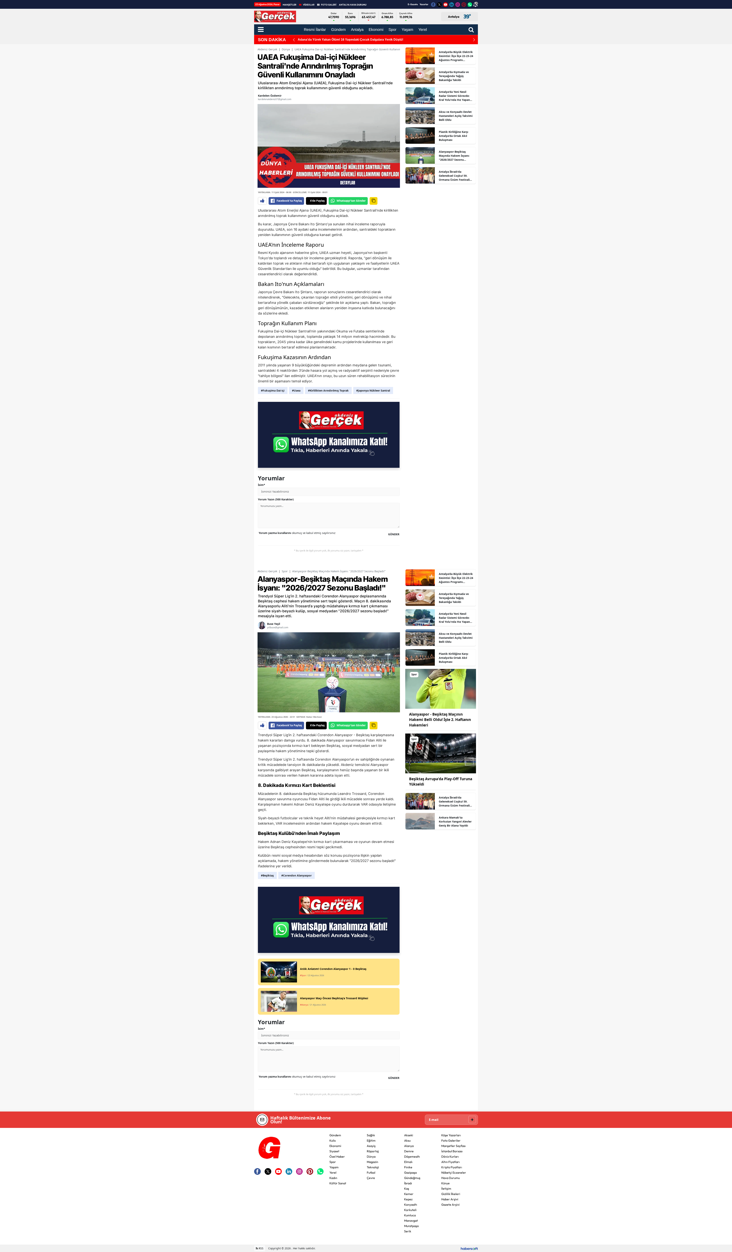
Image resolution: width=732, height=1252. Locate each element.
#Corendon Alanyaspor (296, 875)
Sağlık (371, 1135)
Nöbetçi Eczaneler (453, 1172)
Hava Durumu (450, 1178)
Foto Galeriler (451, 1140)
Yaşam (334, 1167)
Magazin (372, 1162)
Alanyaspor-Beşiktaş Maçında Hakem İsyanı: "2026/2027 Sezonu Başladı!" (454, 156)
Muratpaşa (411, 1226)
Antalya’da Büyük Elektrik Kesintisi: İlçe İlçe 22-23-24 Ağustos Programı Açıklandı (456, 56)
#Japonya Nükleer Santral (373, 390)
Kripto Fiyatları (451, 1167)
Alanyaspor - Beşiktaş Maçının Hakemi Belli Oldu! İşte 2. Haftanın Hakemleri (440, 720)
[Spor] (440, 688)
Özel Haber (337, 1156)
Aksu (407, 1140)
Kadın (333, 1178)
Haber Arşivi (449, 1199)
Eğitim (371, 1140)
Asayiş (371, 1146)
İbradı (408, 1183)
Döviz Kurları (450, 1156)
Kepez (408, 1199)
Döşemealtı (412, 1156)
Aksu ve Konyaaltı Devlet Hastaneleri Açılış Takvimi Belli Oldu (456, 116)
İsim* (261, 485)
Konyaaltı (410, 1204)
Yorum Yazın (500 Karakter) (276, 499)
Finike (408, 1167)
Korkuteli (410, 1210)
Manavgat (411, 1220)
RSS (260, 1248)
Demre (409, 1151)
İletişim (446, 1188)
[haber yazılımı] (469, 1248)
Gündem (335, 1135)
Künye (445, 1183)
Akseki (408, 1135)
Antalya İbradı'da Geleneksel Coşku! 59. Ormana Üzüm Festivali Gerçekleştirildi (454, 176)
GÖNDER (393, 534)
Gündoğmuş (412, 1178)
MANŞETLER (289, 4)
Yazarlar (424, 4)
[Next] (474, 40)
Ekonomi (335, 1146)
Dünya (286, 49)
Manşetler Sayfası (453, 1146)
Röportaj (373, 1151)
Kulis (332, 1140)
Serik (407, 1231)
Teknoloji (373, 1167)
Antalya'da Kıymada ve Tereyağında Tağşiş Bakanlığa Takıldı (454, 76)
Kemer (408, 1194)
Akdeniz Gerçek (267, 49)
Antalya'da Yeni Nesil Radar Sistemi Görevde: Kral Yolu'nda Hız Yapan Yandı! (454, 96)
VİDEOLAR (309, 4)
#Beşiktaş (267, 875)
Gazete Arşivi (450, 1204)
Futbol (371, 1172)
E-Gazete (413, 4)
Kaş (406, 1188)
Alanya (409, 1146)
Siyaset (334, 1151)
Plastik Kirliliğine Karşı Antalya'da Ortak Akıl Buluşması (453, 136)
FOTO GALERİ (328, 4)
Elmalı (408, 1162)
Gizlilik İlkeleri (450, 1194)
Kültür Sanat (337, 1183)
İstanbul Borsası (452, 1151)
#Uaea (296, 390)
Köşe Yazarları (451, 1135)
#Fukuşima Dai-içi (272, 390)
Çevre (371, 1178)
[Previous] (294, 40)
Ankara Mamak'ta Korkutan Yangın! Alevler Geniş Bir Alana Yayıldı (455, 821)
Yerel (332, 1172)
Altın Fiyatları (450, 1162)
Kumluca (410, 1215)
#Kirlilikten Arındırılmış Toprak (328, 390)
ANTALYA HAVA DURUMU (352, 4)
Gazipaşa (410, 1172)
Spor (285, 571)
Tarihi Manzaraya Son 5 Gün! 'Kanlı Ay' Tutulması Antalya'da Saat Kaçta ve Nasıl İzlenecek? (363, 39)
